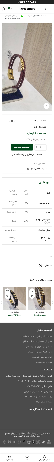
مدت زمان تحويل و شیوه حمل (39, 346)
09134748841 (27, 2)
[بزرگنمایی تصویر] (47, 106)
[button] (32, 296)
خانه (44, 120)
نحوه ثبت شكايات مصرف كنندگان (37, 341)
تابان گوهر (18, 436)
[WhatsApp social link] (32, 169)
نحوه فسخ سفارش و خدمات (40, 352)
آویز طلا (37, 120)
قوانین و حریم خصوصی (42, 357)
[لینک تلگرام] (28, 169)
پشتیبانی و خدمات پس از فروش (38, 391)
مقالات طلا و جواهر (43, 402)
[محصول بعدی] (9, 120)
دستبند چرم (39, 312)
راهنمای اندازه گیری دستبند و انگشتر (37, 336)
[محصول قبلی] (15, 120)
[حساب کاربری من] (4, 9)
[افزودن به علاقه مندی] (32, 291)
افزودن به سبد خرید (22, 147)
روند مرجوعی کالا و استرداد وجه (38, 396)
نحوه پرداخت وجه (44, 362)
